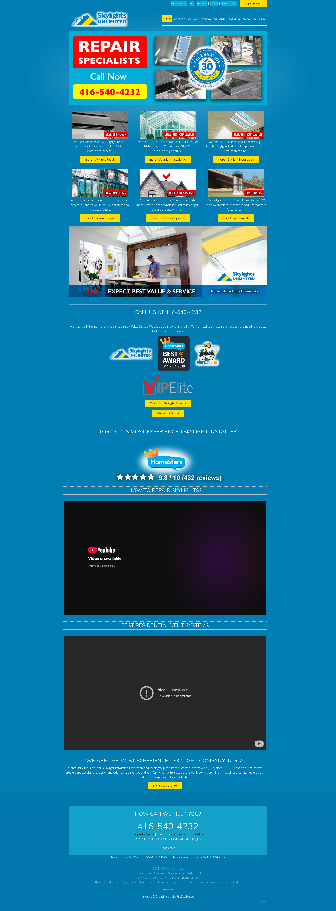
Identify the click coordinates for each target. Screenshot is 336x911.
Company (179, 18)
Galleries (219, 18)
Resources (233, 18)
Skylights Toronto (165, 786)
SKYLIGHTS (219, 856)
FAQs (114, 856)
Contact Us (249, 18)
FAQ (192, 3)
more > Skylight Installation (236, 159)
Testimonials (180, 856)
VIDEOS (214, 3)
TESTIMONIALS (229, 3)
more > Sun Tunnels (236, 218)
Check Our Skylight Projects (168, 403)
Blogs (262, 18)
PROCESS (202, 3)
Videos (163, 856)
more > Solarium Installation (168, 159)
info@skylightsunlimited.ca (187, 834)
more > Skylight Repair (100, 159)
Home (167, 18)
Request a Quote (143, 834)
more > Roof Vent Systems (168, 218)
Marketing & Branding (153, 896)
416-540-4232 (253, 4)
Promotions (179, 3)
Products (206, 18)
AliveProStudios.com (183, 896)
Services (193, 18)
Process (149, 856)
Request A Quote (168, 413)
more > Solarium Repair (100, 218)
